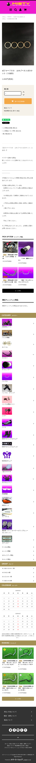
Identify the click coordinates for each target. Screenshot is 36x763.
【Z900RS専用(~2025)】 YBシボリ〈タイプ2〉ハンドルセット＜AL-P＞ (25, 663)
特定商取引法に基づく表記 (12, 111)
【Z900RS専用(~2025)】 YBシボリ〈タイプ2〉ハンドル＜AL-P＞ (9, 662)
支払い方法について (14, 743)
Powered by (7, 759)
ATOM (30, 747)
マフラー (10, 16)
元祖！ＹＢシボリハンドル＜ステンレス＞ (25, 281)
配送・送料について (25, 743)
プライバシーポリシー (9, 747)
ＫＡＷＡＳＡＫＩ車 (12, 18)
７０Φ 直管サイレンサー (25, 259)
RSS (27, 747)
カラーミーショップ (6, 754)
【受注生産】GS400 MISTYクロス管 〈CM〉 (10, 281)
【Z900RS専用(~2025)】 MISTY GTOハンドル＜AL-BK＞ (25, 688)
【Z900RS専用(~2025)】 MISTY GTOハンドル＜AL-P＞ (9, 688)
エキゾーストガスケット (19, 16)
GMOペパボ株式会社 (27, 754)
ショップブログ (20, 747)
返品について (8, 108)
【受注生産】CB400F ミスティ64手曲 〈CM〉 (10, 256)
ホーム (4, 16)
